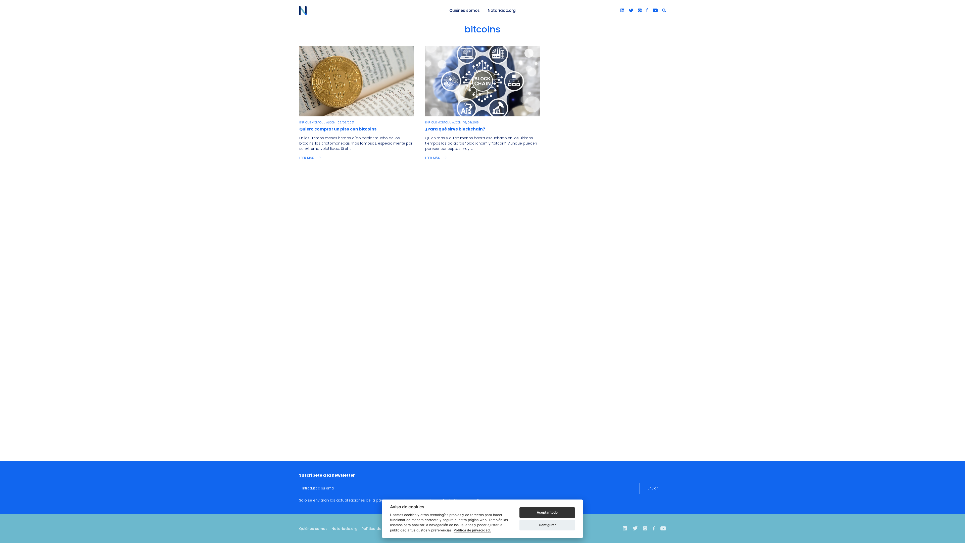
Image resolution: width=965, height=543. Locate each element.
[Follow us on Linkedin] (622, 10)
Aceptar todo (547, 512)
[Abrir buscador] (664, 10)
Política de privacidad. (472, 530)
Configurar (547, 525)
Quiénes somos (464, 10)
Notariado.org (502, 10)
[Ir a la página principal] (368, 10)
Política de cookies (379, 528)
